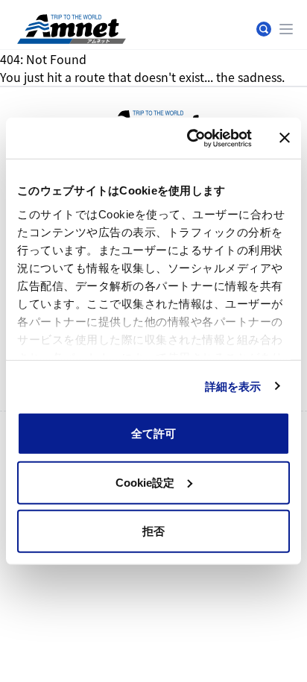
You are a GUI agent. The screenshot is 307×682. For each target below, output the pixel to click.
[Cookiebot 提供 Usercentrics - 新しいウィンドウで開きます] (190, 138)
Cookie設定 (144, 482)
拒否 (153, 531)
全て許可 (153, 433)
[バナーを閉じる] (284, 138)
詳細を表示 (233, 385)
